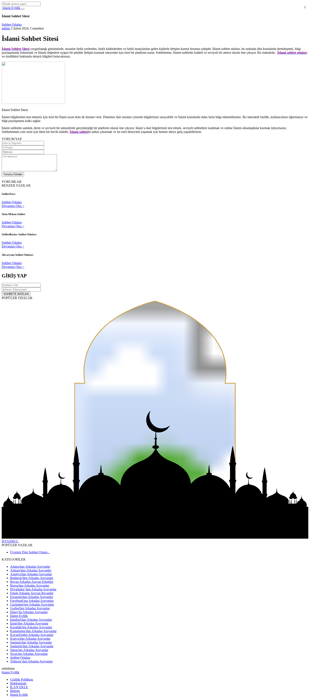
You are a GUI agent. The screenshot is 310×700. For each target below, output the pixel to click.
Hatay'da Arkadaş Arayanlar (29, 612)
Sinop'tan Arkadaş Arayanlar (29, 650)
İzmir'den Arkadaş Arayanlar (29, 623)
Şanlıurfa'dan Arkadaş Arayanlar (31, 646)
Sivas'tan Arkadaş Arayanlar (29, 654)
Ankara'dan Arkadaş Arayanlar (30, 570)
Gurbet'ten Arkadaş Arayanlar (30, 608)
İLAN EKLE (19, 687)
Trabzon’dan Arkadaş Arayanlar (31, 661)
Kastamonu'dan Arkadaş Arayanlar (33, 631)
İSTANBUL (10, 541)
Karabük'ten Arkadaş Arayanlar (31, 627)
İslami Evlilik (19, 616)
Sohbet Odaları (12, 24)
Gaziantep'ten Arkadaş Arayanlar (32, 604)
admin (6, 28)
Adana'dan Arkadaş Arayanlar (30, 566)
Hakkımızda (18, 683)
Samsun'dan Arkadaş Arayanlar (31, 642)
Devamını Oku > (13, 206)
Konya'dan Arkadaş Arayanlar (30, 638)
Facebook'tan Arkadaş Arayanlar (32, 600)
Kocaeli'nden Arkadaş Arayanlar (31, 635)
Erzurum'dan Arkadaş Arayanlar (31, 597)
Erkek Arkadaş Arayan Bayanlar (31, 593)
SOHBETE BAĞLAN (16, 294)
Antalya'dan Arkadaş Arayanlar (31, 574)
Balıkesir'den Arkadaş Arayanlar (31, 578)
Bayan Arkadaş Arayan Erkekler (31, 582)
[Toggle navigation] (22, 9)
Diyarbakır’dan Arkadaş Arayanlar (33, 589)
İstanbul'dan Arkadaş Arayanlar (31, 619)
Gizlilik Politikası (21, 679)
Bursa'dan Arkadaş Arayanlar (29, 585)
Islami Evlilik (11, 8)
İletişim (15, 691)
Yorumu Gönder (12, 174)
